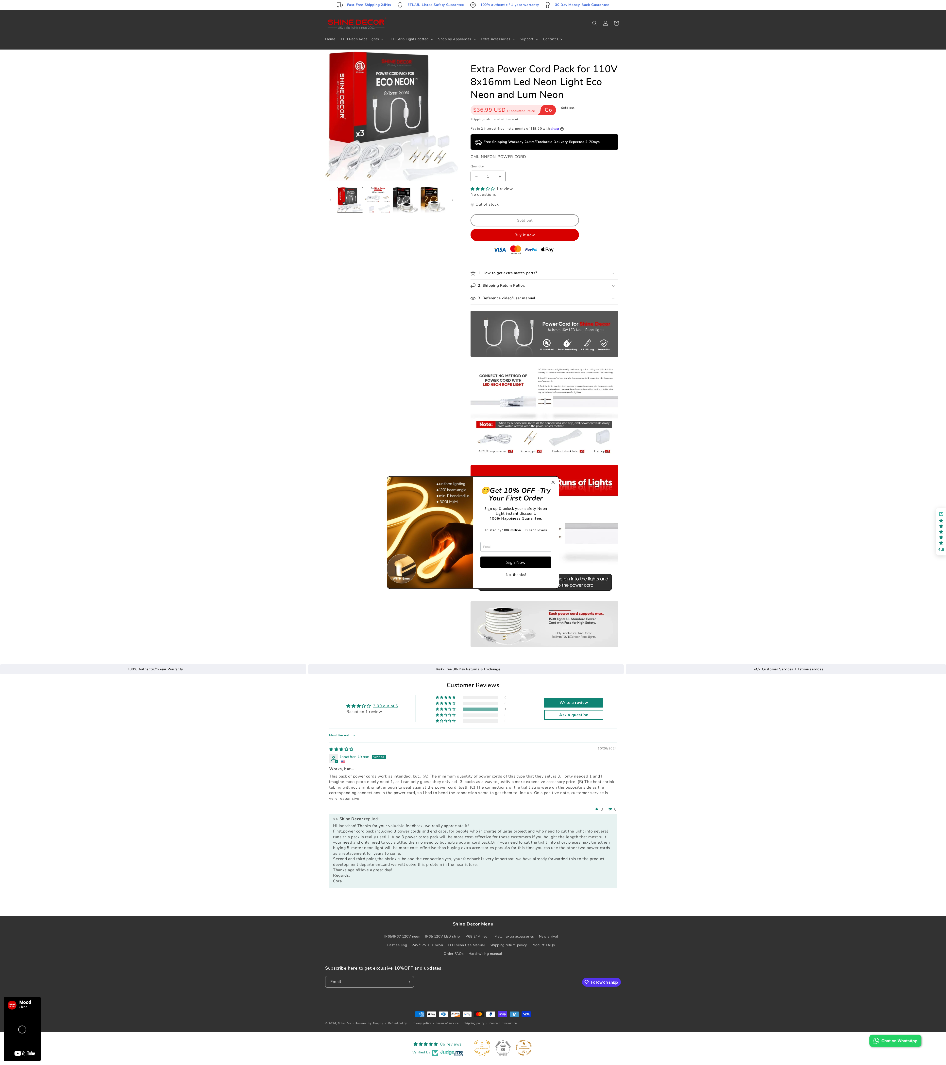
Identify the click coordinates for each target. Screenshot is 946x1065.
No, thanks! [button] (516, 575)
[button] (553, 482)
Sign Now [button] (516, 562)
